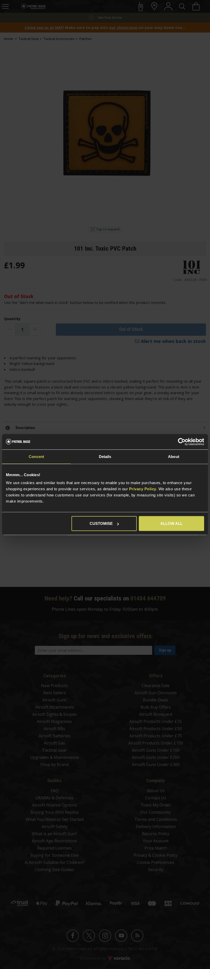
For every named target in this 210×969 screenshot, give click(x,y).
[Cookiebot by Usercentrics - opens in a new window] (181, 441)
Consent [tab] (36, 456)
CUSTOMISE (101, 523)
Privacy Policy (142, 489)
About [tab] (173, 456)
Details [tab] (105, 456)
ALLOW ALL (171, 523)
